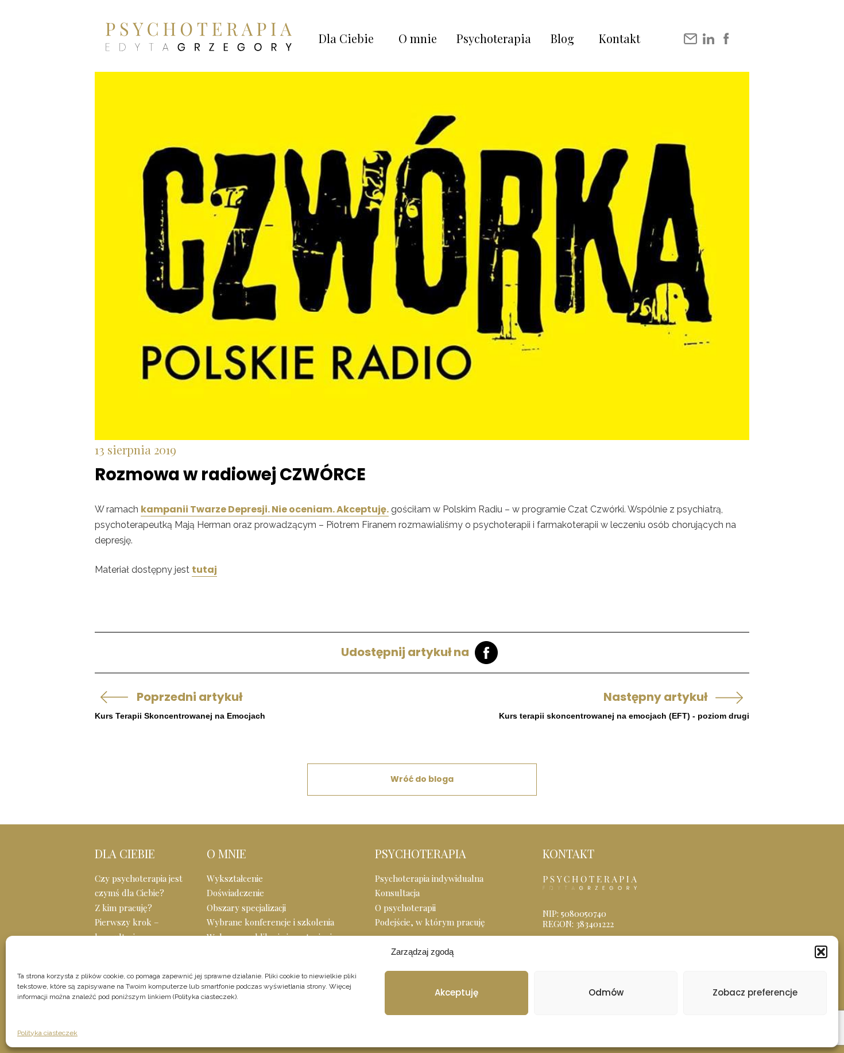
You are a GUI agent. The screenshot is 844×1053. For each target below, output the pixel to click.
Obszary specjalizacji (246, 907)
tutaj (204, 569)
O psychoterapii (405, 907)
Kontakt (619, 38)
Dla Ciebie (346, 38)
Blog (562, 38)
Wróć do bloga (422, 779)
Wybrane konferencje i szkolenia (270, 922)
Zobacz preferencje (755, 992)
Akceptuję (456, 992)
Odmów (606, 992)
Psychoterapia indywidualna (429, 878)
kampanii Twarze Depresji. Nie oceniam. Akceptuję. (265, 509)
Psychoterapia (493, 38)
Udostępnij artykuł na (405, 651)
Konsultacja (397, 892)
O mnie (417, 38)
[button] (821, 952)
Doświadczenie (235, 892)
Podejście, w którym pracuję (430, 922)
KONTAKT (568, 853)
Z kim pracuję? (123, 907)
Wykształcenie (235, 878)
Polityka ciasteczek (47, 1033)
